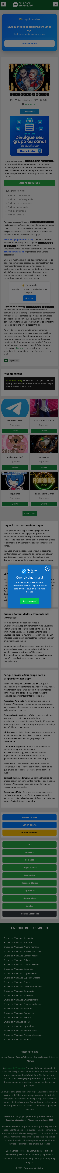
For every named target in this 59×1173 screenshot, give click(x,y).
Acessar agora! (29, 601)
